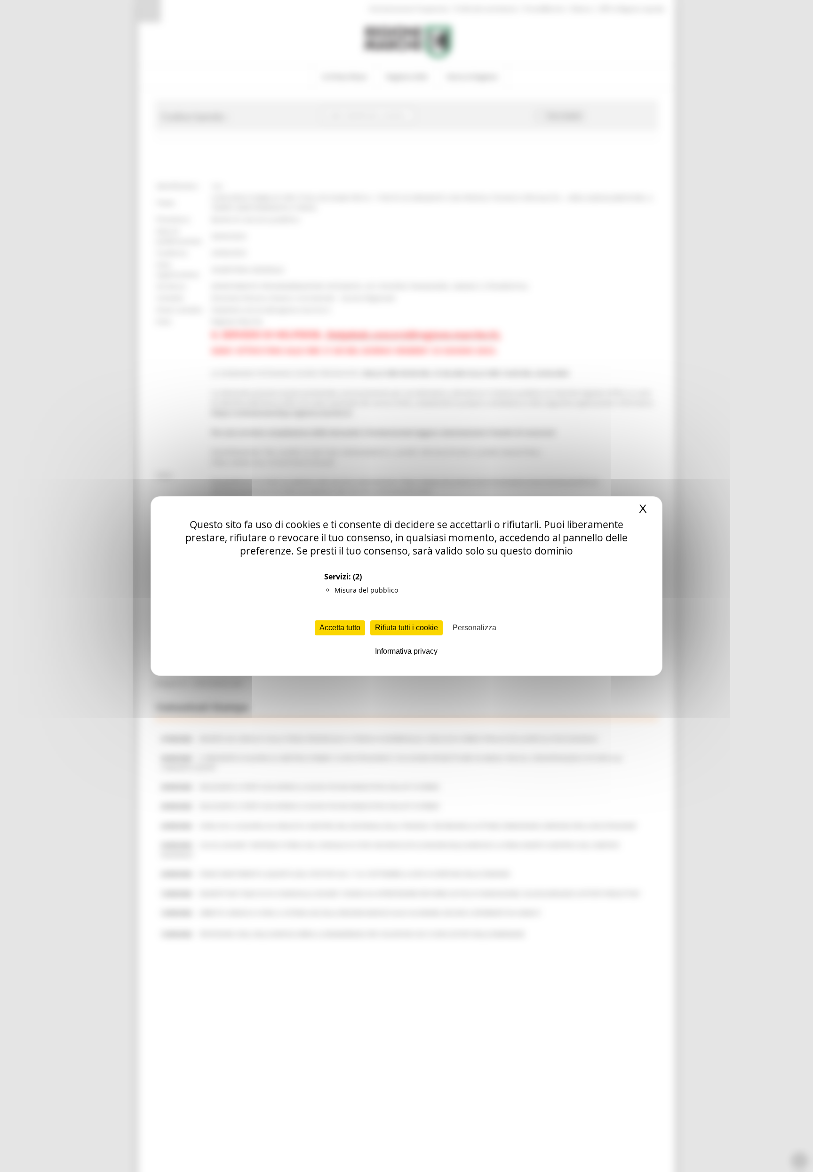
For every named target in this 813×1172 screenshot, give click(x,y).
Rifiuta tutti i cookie (406, 628)
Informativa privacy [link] (406, 651)
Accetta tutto (339, 628)
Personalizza (474, 628)
